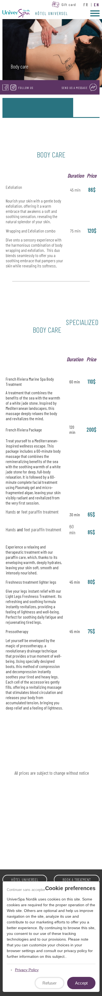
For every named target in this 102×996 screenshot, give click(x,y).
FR (86, 4)
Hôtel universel (51, 13)
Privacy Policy (26, 970)
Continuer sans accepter (26, 890)
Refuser (49, 983)
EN (97, 4)
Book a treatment (77, 879)
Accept (81, 983)
